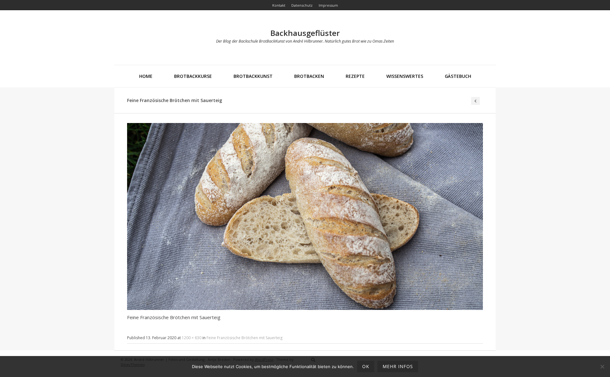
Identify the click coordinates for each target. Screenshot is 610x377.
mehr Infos (398, 366)
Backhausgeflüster (305, 33)
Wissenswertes (404, 76)
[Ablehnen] (602, 366)
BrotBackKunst (253, 76)
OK (365, 366)
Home (145, 76)
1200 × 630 (191, 337)
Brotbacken (309, 76)
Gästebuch (458, 76)
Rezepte (355, 76)
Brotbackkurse (193, 76)
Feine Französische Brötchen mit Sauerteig (244, 337)
